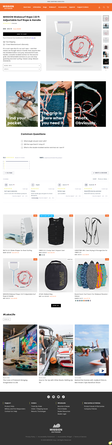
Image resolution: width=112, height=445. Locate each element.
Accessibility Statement (46, 437)
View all (56, 305)
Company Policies (90, 409)
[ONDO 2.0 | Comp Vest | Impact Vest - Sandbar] (44, 255)
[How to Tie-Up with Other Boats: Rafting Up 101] (56, 350)
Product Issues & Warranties (94, 406)
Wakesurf (52, 7)
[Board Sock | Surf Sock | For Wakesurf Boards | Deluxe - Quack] (82, 300)
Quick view (20, 247)
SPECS (6, 69)
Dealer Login (62, 414)
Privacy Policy (30, 437)
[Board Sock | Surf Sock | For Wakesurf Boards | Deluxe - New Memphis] (90, 300)
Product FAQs (9, 406)
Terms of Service (80, 437)
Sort (95, 179)
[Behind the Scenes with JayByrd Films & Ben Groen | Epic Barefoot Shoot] (92, 350)
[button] (22, 23)
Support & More (82, 7)
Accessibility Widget (65, 437)
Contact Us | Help (11, 411)
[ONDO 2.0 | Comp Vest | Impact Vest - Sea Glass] (42, 255)
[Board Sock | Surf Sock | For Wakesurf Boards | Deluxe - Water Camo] (88, 300)
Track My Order (36, 406)
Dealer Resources (64, 411)
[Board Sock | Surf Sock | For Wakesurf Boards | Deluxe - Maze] (86, 300)
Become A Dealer (64, 406)
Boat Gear (27, 7)
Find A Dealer (62, 409)
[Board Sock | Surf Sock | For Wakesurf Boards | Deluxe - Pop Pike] (84, 300)
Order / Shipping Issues (39, 409)
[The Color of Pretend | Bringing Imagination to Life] (20, 350)
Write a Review (102, 173)
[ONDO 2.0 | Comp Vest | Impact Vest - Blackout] (40, 255)
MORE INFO (8, 65)
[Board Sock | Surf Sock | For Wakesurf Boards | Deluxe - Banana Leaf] (75, 300)
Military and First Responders (15, 409)
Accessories (62, 7)
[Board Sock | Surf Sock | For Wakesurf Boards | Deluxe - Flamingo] (78, 300)
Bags (45, 7)
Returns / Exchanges (38, 411)
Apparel (72, 7)
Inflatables (37, 7)
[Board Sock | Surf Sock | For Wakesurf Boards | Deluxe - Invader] (80, 300)
